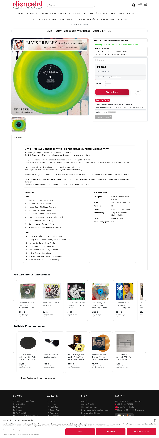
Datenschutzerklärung (90, 413)
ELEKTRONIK (74, 13)
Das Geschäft (21, 413)
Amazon (53, 404)
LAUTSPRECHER (110, 13)
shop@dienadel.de (126, 407)
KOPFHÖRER (95, 13)
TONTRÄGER (92, 19)
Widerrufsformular (89, 407)
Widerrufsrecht (87, 404)
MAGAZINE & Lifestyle (129, 13)
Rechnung (54, 413)
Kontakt (84, 401)
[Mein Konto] (133, 5)
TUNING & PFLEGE (108, 19)
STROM (82, 19)
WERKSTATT (123, 19)
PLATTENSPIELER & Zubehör (43, 19)
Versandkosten (115, 77)
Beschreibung (18, 137)
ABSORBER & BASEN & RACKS (54, 13)
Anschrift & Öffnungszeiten (27, 416)
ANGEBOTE (35, 13)
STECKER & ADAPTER (67, 19)
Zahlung (19, 410)
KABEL (85, 13)
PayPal (52, 401)
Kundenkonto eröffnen (25, 401)
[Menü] (132, 414)
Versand (19, 407)
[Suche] (96, 5)
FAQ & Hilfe (20, 404)
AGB (83, 416)
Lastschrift (54, 416)
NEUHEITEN (23, 13)
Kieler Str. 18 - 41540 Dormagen (130, 410)
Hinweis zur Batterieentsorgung (94, 410)
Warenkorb (112, 92)
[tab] (18, 137)
